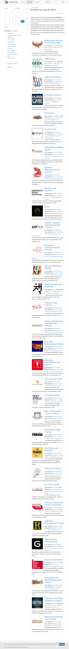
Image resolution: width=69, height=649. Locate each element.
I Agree (62, 644)
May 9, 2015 (53, 564)
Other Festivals (11, 58)
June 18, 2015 (57, 211)
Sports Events (11, 50)
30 (9, 27)
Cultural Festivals (12, 44)
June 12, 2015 (57, 383)
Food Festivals (11, 52)
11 (15, 18)
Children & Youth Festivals (14, 35)
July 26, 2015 (48, 475)
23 (9, 24)
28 (26, 24)
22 (5, 24)
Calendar (22, 2)
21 (26, 21)
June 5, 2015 (53, 489)
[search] (63, 2)
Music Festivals (12, 46)
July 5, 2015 (59, 47)
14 (26, 18)
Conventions (11, 41)
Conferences (11, 43)
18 (15, 21)
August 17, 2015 (50, 625)
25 (15, 24)
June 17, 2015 (57, 254)
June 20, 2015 (51, 47)
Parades (10, 48)
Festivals (30, 2)
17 (12, 21)
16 (9, 21)
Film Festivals (11, 39)
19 (19, 21)
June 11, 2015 (57, 418)
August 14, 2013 (58, 624)
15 (5, 21)
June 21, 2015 (48, 83)
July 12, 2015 (48, 156)
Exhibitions (10, 33)
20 (22, 21)
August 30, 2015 (49, 548)
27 (22, 24)
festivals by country (12, 63)
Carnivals (10, 37)
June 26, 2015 (48, 136)
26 (19, 24)
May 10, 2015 (57, 546)
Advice (36, 2)
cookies (9, 644)
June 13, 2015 (57, 349)
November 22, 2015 (50, 566)
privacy (44, 644)
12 (19, 18)
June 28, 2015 (48, 256)
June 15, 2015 (57, 330)
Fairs (9, 56)
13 (22, 18)
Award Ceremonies (12, 54)
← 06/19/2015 (34, 7)
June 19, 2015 (57, 99)
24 (12, 24)
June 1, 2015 (57, 509)
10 (12, 18)
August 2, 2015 (48, 350)
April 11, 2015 (50, 605)
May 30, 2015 (57, 528)
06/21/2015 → (61, 13)
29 (5, 27)
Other (54, 61)
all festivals (10, 67)
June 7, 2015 (57, 473)
